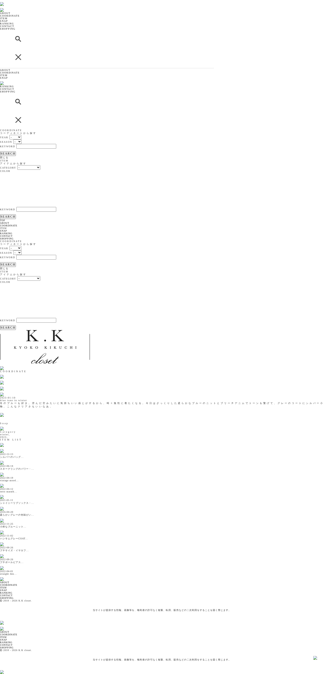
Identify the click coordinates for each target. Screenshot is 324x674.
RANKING (7, 23)
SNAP (4, 21)
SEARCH (7, 153)
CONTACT (7, 26)
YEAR (4, 137)
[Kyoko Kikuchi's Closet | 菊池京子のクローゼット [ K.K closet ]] (14, 1)
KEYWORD (7, 146)
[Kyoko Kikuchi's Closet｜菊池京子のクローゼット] (6, 576)
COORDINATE (10, 15)
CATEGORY (8, 167)
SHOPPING (7, 29)
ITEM (4, 18)
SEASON (6, 142)
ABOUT (5, 13)
